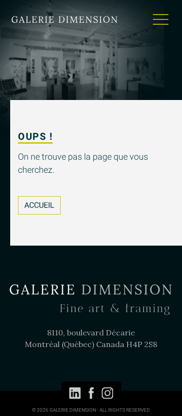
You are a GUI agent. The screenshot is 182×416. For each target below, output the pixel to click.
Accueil (39, 205)
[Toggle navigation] (160, 19)
